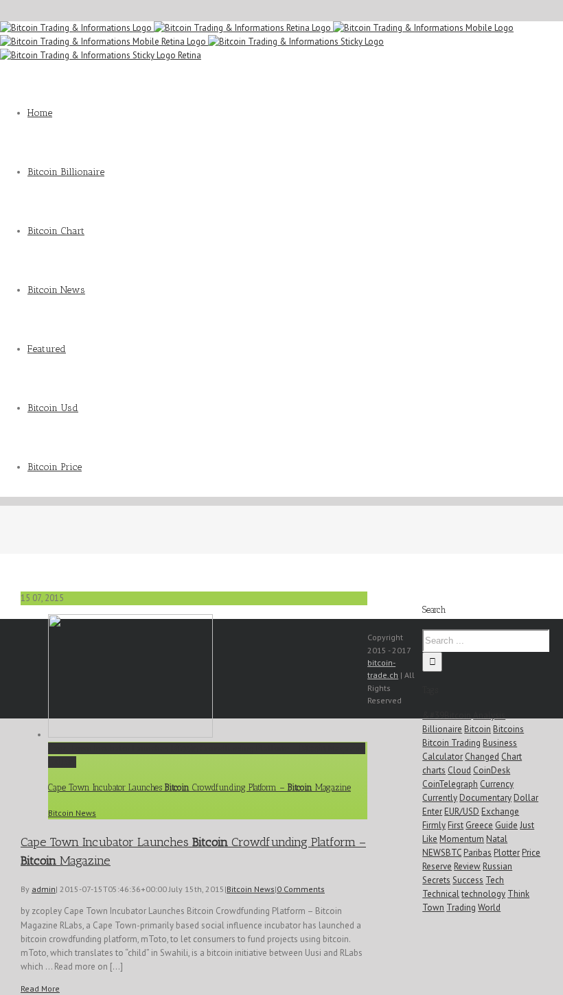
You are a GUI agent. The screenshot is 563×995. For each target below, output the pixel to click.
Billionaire (442, 729)
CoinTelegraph (450, 784)
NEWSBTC (441, 852)
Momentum (461, 839)
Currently (439, 798)
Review (467, 866)
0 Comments (301, 889)
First (455, 825)
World (489, 907)
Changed (482, 756)
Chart (511, 756)
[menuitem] (295, 113)
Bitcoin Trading (451, 743)
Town (433, 907)
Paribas (477, 852)
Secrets (436, 880)
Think (518, 894)
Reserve (437, 866)
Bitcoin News (72, 813)
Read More (40, 988)
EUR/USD (461, 811)
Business (500, 743)
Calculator (442, 756)
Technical (440, 894)
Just (527, 825)
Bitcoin (477, 729)
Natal (496, 839)
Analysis (489, 715)
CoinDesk (491, 770)
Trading (461, 907)
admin (44, 889)
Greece (479, 825)
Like (429, 839)
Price (531, 852)
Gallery (62, 762)
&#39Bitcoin (446, 715)
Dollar (526, 798)
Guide (506, 825)
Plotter (507, 852)
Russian (497, 866)
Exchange (500, 811)
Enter (432, 811)
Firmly (434, 825)
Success (467, 880)
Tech (494, 880)
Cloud (459, 770)
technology (483, 894)
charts (434, 770)
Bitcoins (508, 729)
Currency (497, 784)
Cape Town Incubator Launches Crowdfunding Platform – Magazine (206, 748)
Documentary (485, 798)
